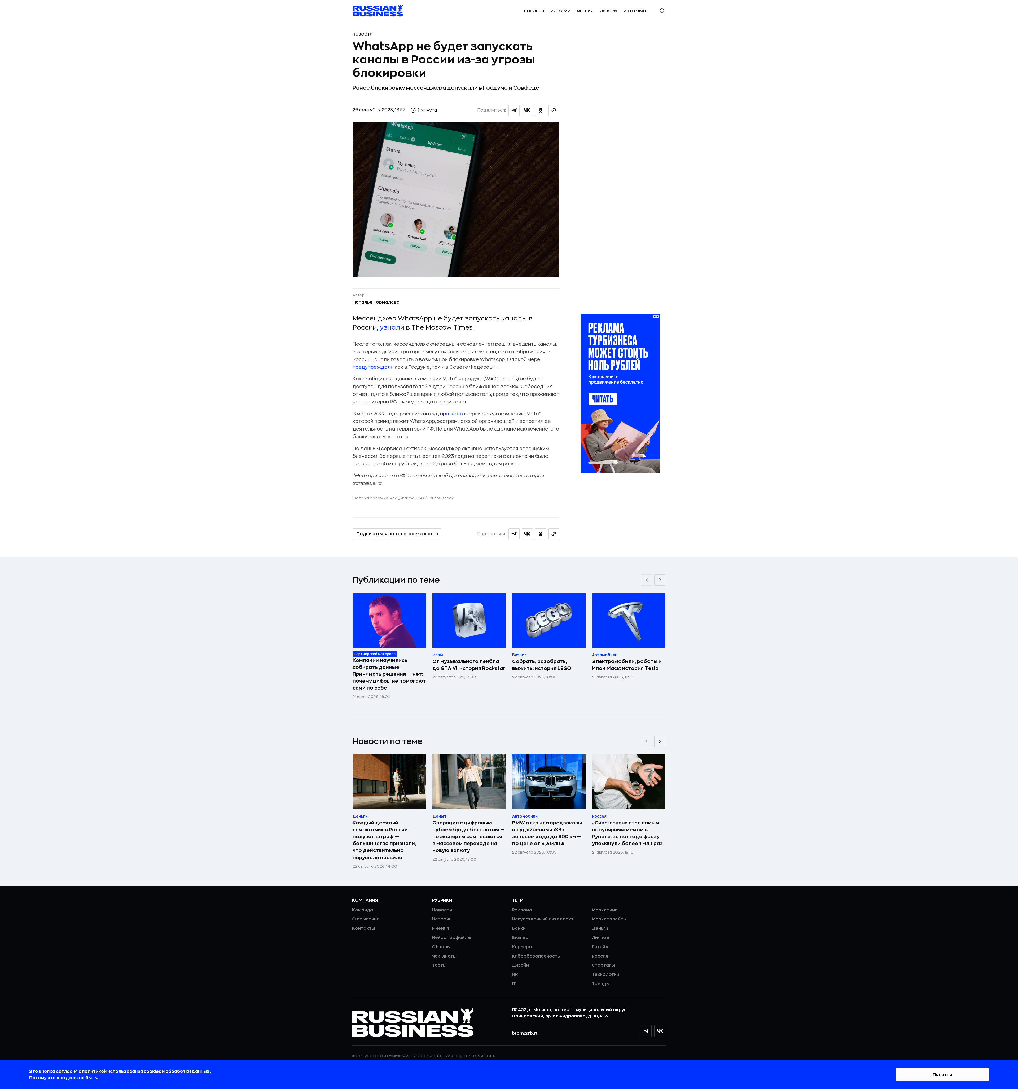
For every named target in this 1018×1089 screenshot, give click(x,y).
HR (515, 974)
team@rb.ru (525, 1033)
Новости (534, 11)
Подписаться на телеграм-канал (395, 534)
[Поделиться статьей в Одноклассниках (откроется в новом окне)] (540, 110)
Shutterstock (440, 498)
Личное (600, 938)
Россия (600, 956)
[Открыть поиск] (662, 11)
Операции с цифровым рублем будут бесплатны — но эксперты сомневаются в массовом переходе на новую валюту (468, 836)
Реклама (522, 910)
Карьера (522, 947)
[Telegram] (646, 1031)
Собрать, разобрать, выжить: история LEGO (541, 665)
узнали (392, 327)
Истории (561, 11)
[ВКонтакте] (660, 1031)
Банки (519, 928)
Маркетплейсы (609, 919)
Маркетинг (604, 910)
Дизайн (520, 965)
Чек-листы (444, 956)
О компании (365, 919)
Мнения (585, 11)
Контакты (363, 928)
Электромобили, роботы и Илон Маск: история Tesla (627, 665)
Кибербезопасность (536, 956)
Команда (362, 910)
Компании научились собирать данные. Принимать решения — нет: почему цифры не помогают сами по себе (389, 674)
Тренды (601, 984)
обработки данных (187, 1071)
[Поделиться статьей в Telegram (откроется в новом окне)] (514, 110)
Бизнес (520, 938)
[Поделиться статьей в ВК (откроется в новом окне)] (527, 110)
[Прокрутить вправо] (659, 580)
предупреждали (373, 367)
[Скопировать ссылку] (553, 110)
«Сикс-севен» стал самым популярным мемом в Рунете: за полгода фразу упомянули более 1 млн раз (627, 833)
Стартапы (603, 965)
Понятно (942, 1075)
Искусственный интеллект (543, 919)
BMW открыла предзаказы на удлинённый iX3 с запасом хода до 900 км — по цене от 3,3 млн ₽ (547, 833)
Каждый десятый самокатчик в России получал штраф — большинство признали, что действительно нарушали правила (384, 840)
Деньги (600, 928)
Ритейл (600, 947)
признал (450, 413)
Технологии (605, 974)
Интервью (635, 11)
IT (514, 984)
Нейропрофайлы (451, 938)
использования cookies (134, 1071)
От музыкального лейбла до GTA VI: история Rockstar (468, 665)
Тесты (439, 965)
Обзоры (608, 11)
